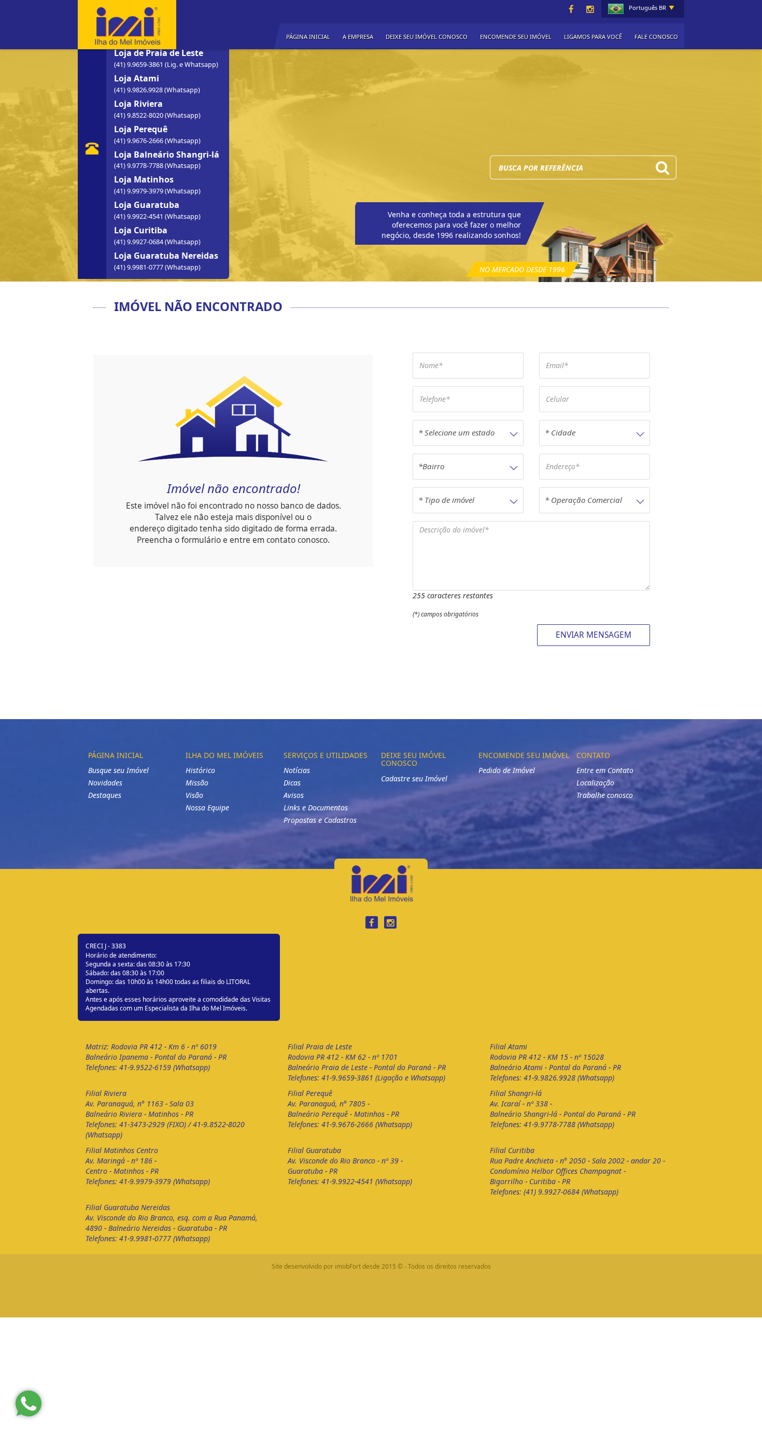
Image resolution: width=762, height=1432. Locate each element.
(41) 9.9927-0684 (139, 241)
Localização (595, 783)
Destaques (104, 795)
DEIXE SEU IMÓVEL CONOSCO (427, 36)
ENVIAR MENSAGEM (593, 634)
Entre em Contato (604, 770)
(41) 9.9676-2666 (139, 140)
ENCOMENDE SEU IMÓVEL (516, 36)
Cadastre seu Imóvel (414, 778)
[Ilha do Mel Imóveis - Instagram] (590, 10)
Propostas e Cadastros (320, 820)
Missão (197, 783)
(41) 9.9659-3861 (139, 64)
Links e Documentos (316, 807)
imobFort (348, 1266)
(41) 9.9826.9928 (139, 90)
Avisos (294, 795)
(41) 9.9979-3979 (139, 191)
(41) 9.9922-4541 (139, 216)
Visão (194, 795)
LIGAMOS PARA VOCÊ (593, 36)
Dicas (292, 783)
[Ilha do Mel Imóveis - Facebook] (571, 10)
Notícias (297, 770)
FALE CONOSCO (656, 36)
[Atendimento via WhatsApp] (28, 1403)
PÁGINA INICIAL (308, 36)
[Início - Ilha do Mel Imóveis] (127, 23)
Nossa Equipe (207, 807)
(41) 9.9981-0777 (139, 267)
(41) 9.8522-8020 (139, 115)
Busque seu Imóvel (118, 770)
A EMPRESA (358, 36)
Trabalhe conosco (604, 795)
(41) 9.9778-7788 (139, 165)
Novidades (105, 783)
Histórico (200, 770)
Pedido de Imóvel (506, 770)
